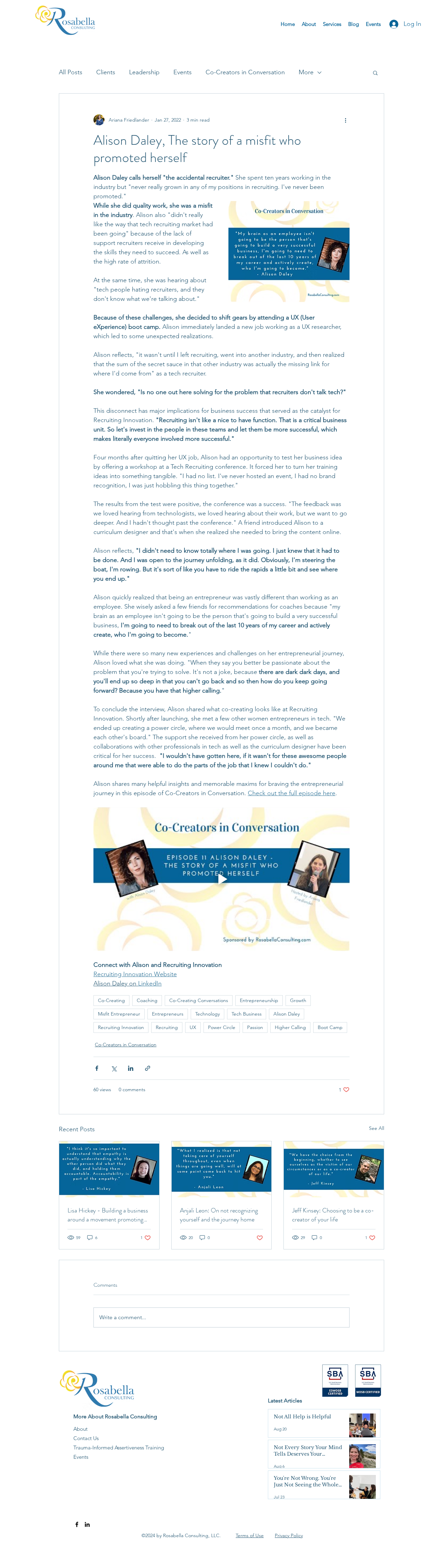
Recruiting (167, 1027)
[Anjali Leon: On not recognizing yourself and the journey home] (222, 1169)
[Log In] (392, 24)
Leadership (144, 72)
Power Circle (221, 1027)
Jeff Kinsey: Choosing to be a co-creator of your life (333, 1215)
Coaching (147, 1000)
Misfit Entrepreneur (119, 1014)
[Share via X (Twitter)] (113, 1068)
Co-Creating (111, 1000)
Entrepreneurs (167, 1014)
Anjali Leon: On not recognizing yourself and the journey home (219, 1215)
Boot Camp (330, 1027)
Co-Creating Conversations (198, 1000)
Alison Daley (286, 1014)
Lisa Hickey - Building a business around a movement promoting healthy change (107, 1215)
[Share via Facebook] (96, 1068)
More (306, 72)
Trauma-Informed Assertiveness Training (118, 1447)
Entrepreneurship (259, 1000)
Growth (298, 1000)
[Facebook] (76, 1524)
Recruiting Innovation (121, 1027)
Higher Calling (290, 1027)
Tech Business (247, 1014)
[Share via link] (147, 1068)
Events (182, 72)
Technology (207, 1014)
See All (376, 1128)
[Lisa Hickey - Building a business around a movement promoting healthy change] (109, 1169)
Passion (255, 1027)
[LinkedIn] (87, 1524)
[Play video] (221, 879)
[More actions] (345, 120)
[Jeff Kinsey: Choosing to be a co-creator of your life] (334, 1169)
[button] (375, 72)
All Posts (70, 72)
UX (193, 1027)
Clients (105, 72)
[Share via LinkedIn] (130, 1068)
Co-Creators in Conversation (245, 72)
